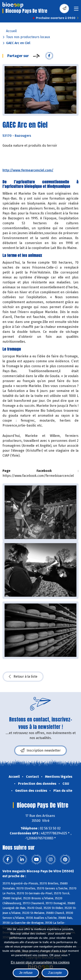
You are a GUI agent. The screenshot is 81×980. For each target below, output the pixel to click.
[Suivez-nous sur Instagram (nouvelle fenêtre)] (50, 859)
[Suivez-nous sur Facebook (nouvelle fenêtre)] (7, 859)
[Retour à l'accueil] (12, 5)
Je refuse (26, 972)
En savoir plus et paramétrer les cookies (40, 962)
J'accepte (55, 972)
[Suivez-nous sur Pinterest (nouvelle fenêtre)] (65, 859)
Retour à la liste (25, 676)
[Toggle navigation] (76, 10)
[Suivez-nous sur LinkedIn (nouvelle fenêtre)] (22, 859)
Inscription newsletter (44, 750)
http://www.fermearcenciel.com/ (27, 170)
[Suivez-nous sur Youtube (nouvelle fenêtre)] (36, 859)
